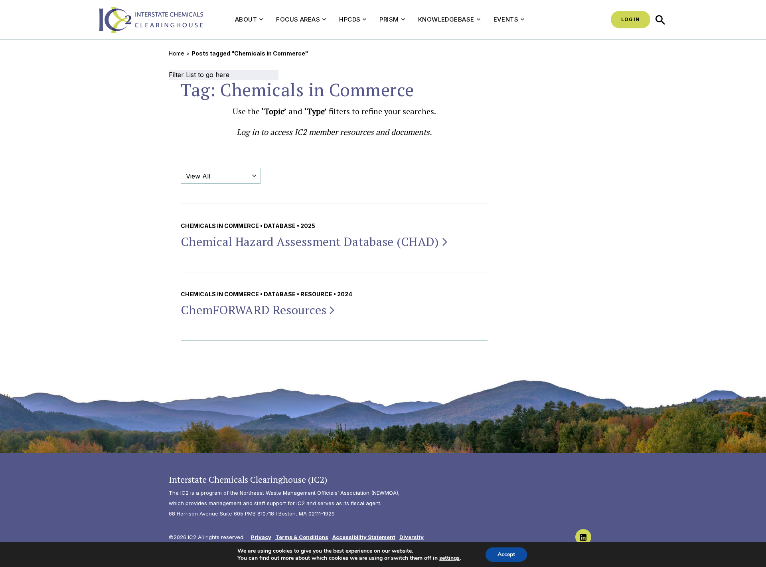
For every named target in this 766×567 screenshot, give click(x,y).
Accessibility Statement (363, 537)
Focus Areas (298, 19)
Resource (316, 294)
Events (506, 19)
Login (630, 19)
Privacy (261, 537)
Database (280, 225)
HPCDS (349, 19)
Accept (506, 554)
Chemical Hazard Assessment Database (310, 242)
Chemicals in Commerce (220, 225)
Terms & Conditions (301, 537)
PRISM (389, 19)
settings (449, 558)
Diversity (411, 537)
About (246, 19)
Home (176, 53)
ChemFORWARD (253, 310)
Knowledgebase (446, 19)
